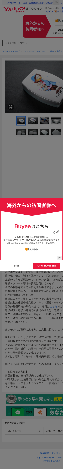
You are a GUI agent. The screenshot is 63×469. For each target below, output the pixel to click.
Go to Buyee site (46, 265)
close (16, 265)
